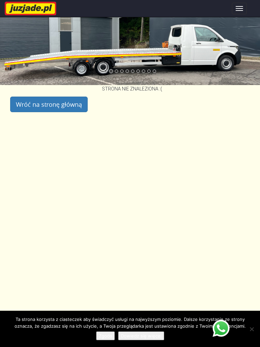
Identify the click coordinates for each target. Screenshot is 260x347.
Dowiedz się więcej (141, 336)
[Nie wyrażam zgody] (251, 329)
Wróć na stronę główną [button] (49, 104)
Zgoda (105, 336)
